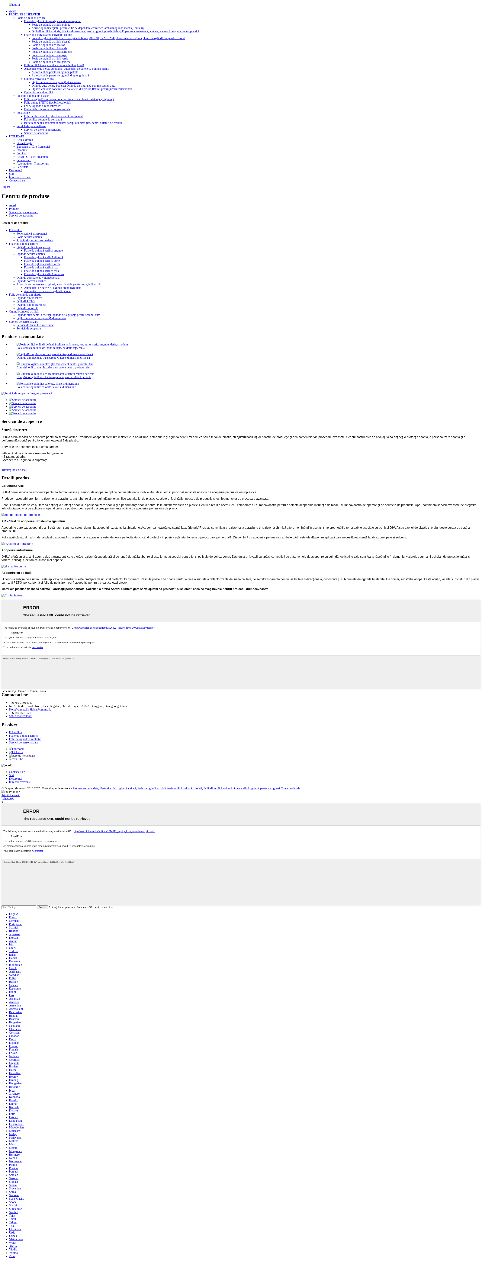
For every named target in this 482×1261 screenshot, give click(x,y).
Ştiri (11, 173)
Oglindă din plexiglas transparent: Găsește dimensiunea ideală (53, 357)
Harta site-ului (108, 788)
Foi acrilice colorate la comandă (43, 119)
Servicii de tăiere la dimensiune (42, 129)
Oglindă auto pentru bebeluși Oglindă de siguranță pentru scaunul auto (73, 85)
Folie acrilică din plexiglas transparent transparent (53, 116)
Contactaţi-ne (17, 180)
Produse (14, 208)
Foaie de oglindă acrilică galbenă (51, 61)
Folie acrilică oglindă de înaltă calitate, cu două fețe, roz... (51, 347)
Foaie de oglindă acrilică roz (48, 45)
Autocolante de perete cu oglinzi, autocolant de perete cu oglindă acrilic (66, 68)
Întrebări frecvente (20, 177)
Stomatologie (24, 143)
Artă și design (25, 139)
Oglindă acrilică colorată (31, 253)
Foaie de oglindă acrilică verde (50, 58)
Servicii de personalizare (31, 126)
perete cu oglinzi (270, 788)
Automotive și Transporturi (33, 163)
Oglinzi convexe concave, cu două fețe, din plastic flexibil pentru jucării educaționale (82, 89)
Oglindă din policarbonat (31, 304)
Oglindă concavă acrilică (38, 92)
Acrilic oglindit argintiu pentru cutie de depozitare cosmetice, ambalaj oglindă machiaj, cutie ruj (88, 28)
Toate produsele (290, 788)
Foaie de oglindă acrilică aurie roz (52, 51)
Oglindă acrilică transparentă (33, 247)
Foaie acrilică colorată (30, 237)
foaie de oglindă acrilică (151, 788)
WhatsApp (8, 798)
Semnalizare (24, 160)
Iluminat (21, 153)
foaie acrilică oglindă (246, 788)
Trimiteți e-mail (11, 795)
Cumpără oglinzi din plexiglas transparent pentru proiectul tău (53, 367)
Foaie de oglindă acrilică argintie (51, 24)
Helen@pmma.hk (40, 709)
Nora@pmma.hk (19, 709)
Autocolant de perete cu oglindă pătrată (55, 72)
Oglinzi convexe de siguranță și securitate (56, 82)
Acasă (12, 11)
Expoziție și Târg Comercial (33, 146)
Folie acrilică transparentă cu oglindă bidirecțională (54, 65)
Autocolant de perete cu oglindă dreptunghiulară (60, 75)
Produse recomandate (85, 788)
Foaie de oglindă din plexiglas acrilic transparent (52, 21)
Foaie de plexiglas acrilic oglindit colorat (48, 34)
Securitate (22, 166)
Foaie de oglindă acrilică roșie (49, 55)
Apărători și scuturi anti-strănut (35, 240)
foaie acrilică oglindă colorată (184, 788)
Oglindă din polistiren (29, 298)
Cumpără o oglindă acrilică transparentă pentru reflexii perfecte (54, 377)
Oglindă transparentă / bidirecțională (38, 277)
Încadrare (22, 150)
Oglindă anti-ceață (27, 308)
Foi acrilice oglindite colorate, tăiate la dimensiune (46, 387)
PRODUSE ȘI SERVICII (24, 14)
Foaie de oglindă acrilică (31, 17)
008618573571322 (20, 716)
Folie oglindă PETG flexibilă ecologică (47, 102)
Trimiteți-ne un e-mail (14, 469)
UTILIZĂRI (16, 136)
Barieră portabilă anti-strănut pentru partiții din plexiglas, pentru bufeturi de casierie (73, 122)
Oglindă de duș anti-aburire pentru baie (47, 109)
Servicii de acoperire (36, 133)
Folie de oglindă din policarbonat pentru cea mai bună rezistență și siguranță (69, 99)
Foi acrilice (23, 112)
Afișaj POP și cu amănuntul (33, 156)
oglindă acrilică (127, 788)
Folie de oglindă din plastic (33, 95)
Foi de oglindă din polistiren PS (43, 105)
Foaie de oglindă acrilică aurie (49, 48)
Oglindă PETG (26, 301)
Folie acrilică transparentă (32, 233)
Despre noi (15, 170)
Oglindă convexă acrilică (39, 78)
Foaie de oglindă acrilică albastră (51, 41)
